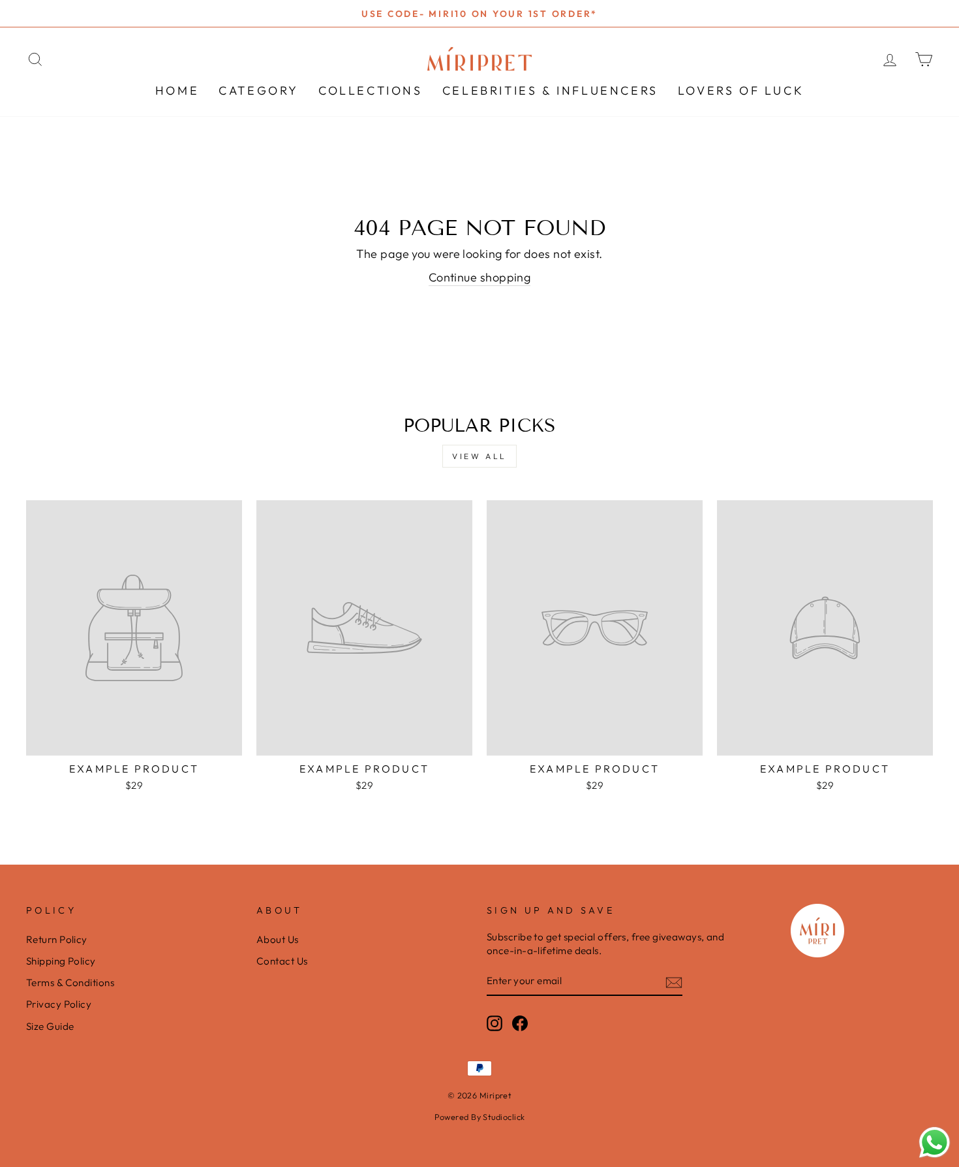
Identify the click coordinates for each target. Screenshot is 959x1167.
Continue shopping (480, 277)
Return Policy (56, 939)
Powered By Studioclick (479, 1116)
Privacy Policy (58, 1004)
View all (479, 456)
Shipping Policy (61, 961)
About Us (277, 939)
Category (259, 90)
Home (177, 90)
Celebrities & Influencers (550, 90)
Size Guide (50, 1026)
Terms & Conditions (70, 982)
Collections (370, 90)
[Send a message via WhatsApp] (934, 1142)
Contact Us (282, 961)
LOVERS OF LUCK (741, 90)
